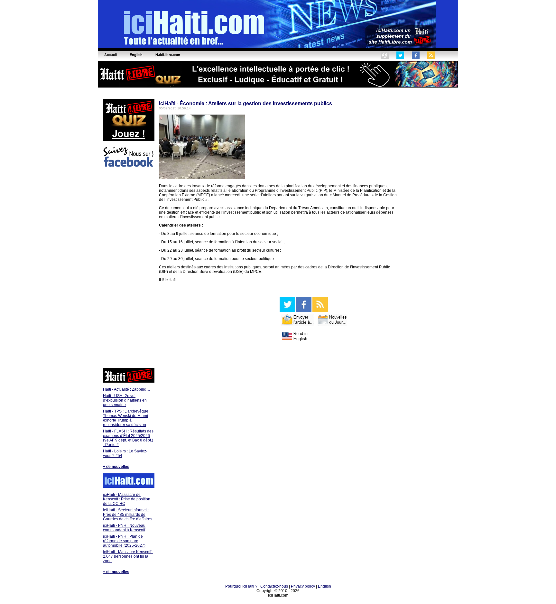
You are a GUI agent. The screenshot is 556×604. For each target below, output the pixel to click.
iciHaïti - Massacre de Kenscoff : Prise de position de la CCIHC (126, 499)
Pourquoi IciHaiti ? (241, 586)
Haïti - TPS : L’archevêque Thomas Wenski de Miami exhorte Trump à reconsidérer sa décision (125, 418)
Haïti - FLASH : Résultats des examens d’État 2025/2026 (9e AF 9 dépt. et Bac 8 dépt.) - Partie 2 (128, 438)
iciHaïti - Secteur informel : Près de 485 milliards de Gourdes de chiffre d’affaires (127, 514)
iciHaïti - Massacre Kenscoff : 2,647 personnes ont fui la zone (128, 556)
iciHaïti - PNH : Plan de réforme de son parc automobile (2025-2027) (124, 541)
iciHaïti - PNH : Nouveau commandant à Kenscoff (124, 527)
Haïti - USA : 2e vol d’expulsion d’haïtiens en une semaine (125, 400)
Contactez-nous (274, 586)
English (324, 586)
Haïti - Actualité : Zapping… (126, 389)
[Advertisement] (128, 268)
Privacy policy (303, 586)
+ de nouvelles (116, 466)
